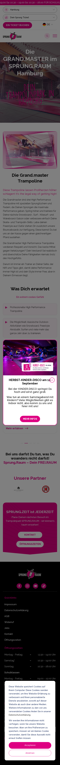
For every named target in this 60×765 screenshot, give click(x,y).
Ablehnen (30, 753)
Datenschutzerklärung (19, 715)
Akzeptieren (30, 745)
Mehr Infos (30, 419)
